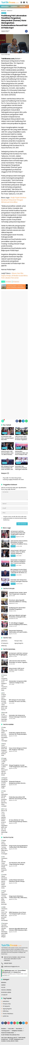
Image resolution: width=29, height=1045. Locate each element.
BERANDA (3, 982)
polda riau (6, 1016)
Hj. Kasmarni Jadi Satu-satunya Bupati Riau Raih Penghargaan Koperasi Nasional (7, 438)
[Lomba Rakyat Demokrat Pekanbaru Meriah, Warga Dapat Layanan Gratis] (4, 881)
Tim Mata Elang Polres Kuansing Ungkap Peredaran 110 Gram (13, 478)
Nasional (4, 13)
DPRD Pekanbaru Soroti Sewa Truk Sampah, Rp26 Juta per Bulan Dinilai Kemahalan (17, 913)
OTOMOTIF (4, 995)
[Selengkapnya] (14, 945)
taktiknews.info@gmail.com (12, 966)
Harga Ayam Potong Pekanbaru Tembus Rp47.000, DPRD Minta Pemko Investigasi (18, 846)
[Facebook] (17, 421)
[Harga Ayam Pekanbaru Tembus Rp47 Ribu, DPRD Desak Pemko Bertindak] (4, 897)
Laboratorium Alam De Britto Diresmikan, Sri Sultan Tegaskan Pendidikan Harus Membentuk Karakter (21, 438)
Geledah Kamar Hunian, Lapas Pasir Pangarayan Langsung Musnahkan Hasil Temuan (18, 593)
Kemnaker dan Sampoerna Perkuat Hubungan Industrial (21, 468)
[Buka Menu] (24, 2)
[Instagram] (8, 1023)
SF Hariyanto (4, 643)
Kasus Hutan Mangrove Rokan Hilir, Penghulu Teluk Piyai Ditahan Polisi (18, 748)
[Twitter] (20, 421)
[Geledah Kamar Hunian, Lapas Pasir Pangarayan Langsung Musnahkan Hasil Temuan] (4, 594)
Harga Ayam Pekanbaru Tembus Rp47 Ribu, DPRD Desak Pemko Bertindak (18, 896)
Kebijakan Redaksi (17, 1030)
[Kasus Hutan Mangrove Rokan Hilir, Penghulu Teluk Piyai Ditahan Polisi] (4, 749)
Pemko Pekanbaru (8, 1013)
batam (9, 281)
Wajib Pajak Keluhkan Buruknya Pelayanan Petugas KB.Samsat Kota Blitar (13, 200)
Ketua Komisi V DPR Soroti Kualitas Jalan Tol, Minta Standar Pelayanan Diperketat (7, 453)
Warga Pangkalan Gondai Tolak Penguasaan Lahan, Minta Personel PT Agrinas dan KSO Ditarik (18, 766)
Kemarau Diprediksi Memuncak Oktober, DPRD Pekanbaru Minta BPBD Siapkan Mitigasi (18, 929)
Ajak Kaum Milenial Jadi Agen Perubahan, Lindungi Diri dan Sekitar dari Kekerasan (17, 616)
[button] (21, 2)
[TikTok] (20, 1023)
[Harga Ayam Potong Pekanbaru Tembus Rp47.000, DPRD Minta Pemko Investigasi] (4, 847)
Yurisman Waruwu (5, 30)
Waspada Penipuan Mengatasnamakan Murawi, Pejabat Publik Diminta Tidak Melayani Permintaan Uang (17, 782)
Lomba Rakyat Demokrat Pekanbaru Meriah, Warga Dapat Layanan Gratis (16, 880)
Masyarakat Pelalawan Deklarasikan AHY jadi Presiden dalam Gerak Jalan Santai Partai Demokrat (18, 631)
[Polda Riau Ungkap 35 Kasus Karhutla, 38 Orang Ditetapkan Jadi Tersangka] (4, 734)
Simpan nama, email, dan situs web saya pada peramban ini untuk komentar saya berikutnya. (15, 518)
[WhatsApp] (26, 421)
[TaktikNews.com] (10, 2)
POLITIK (3, 987)
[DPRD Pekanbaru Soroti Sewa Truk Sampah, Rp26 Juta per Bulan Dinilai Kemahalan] (4, 913)
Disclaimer (19, 1028)
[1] (2, 421)
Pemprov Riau (18, 641)
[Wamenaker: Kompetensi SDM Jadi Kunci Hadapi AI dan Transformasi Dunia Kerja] (21, 446)
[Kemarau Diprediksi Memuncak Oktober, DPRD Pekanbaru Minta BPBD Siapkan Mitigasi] (4, 930)
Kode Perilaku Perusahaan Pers (10, 1035)
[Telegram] (23, 421)
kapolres (16, 281)
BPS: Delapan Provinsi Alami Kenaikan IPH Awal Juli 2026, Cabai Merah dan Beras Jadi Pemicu (7, 468)
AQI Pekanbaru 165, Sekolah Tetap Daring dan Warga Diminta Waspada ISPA (17, 863)
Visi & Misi (11, 1028)
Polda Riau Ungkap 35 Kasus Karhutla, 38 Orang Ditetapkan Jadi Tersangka (18, 733)
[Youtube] (14, 1023)
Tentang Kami (5, 1030)
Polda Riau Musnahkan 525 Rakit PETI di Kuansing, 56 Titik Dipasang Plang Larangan (17, 797)
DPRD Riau (4, 646)
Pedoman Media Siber (7, 1033)
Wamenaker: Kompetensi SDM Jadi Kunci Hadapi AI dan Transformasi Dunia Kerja (21, 453)
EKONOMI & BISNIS (6, 992)
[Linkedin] (11, 1023)
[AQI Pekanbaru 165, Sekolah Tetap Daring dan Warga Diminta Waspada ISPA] (4, 864)
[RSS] (26, 1023)
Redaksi (3, 1028)
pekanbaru (4, 641)
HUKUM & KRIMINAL (6, 990)
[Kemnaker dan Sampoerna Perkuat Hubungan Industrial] (21, 461)
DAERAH (3, 985)
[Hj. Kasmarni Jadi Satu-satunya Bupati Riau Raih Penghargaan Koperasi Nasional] (7, 431)
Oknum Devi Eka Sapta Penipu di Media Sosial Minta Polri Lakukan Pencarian (14, 275)
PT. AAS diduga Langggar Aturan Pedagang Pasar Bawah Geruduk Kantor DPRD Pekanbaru (18, 623)
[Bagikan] (26, 31)
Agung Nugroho (19, 643)
